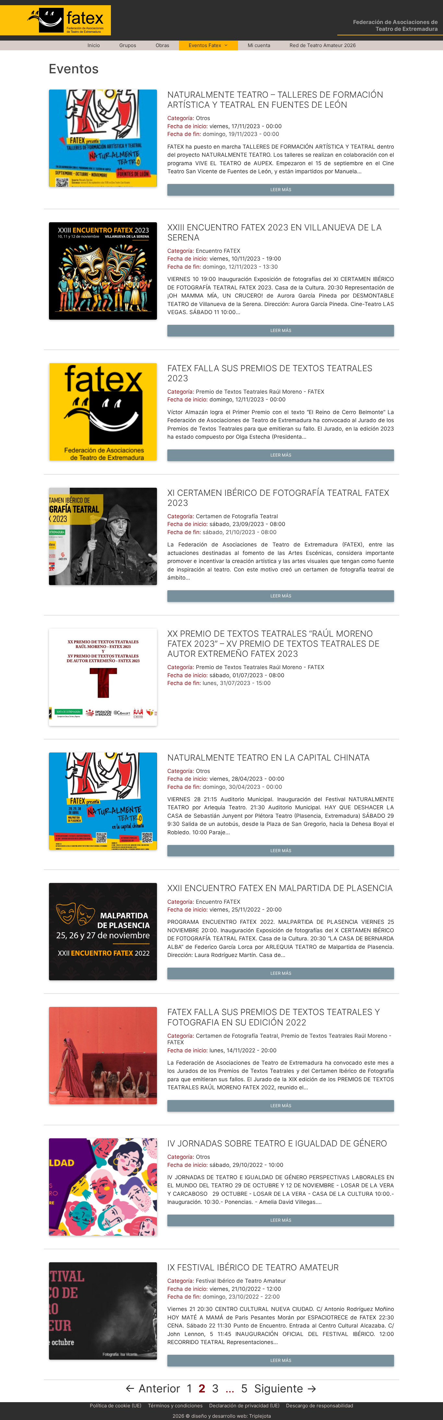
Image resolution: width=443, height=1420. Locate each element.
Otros (203, 118)
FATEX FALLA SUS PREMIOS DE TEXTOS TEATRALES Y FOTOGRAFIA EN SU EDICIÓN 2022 (273, 1017)
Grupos (127, 45)
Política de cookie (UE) (115, 1405)
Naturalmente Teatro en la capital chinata (268, 758)
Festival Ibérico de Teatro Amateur (241, 1281)
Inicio (94, 45)
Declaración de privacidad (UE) (244, 1405)
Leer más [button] (280, 189)
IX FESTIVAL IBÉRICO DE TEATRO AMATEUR (253, 1267)
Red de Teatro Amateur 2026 (323, 45)
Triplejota (260, 1416)
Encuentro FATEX (218, 251)
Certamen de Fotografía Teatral (237, 516)
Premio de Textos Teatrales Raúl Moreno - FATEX (260, 391)
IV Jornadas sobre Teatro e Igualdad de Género (277, 1143)
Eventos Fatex (205, 45)
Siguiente (285, 1388)
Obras (162, 45)
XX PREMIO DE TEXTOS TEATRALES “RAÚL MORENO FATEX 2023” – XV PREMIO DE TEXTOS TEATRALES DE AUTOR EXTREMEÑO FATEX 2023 (273, 644)
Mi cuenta (259, 45)
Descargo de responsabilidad (319, 1405)
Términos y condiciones (175, 1405)
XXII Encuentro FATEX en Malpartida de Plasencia (280, 888)
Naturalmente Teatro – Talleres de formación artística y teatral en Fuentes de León (275, 100)
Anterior (152, 1388)
